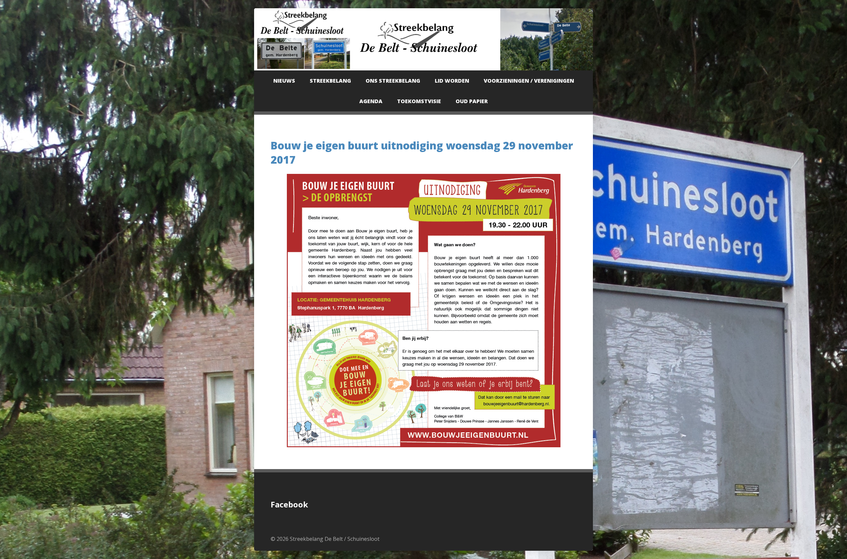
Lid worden (452, 80)
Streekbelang (330, 80)
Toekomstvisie (419, 101)
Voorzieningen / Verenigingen (529, 80)
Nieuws (284, 80)
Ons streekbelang (393, 80)
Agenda (370, 101)
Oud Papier (472, 101)
